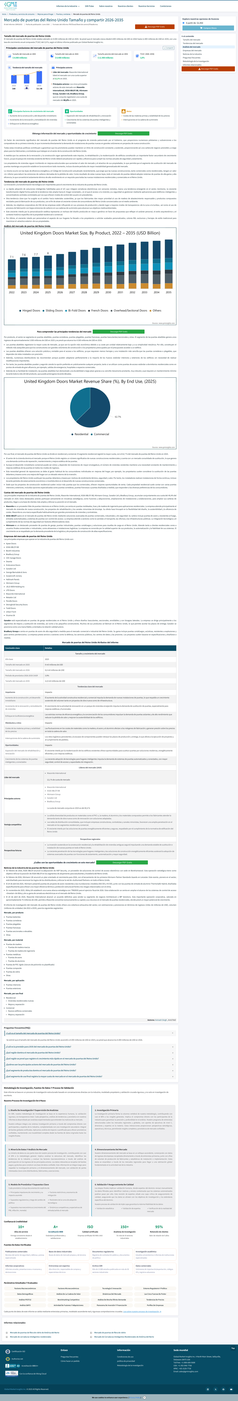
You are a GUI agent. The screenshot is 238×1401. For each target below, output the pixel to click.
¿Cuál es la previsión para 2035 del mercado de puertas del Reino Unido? (38, 1046)
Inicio (4, 14)
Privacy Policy (135, 1397)
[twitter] (215, 1389)
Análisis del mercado (191, 47)
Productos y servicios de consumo (22, 14)
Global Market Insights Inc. (15, 1389)
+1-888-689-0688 (188, 1362)
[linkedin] (207, 1389)
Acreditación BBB (55, 1231)
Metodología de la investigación (196, 61)
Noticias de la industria (192, 54)
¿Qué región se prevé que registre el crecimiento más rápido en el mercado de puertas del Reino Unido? (52, 1058)
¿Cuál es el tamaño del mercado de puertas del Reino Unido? (33, 1033)
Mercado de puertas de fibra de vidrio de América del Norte (34, 1332)
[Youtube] (231, 1389)
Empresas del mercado (192, 50)
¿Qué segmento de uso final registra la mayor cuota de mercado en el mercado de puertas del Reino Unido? (54, 1076)
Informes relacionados (192, 65)
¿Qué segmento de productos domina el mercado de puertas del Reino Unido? (41, 1070)
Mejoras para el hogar (45, 14)
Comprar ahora (210, 28)
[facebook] (223, 1389)
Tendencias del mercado (193, 43)
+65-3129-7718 (185, 1368)
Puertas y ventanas (63, 14)
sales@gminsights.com (188, 1371)
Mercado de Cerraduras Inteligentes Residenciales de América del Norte (124, 1336)
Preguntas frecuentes (191, 57)
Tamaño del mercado (191, 39)
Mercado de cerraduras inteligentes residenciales (30, 1336)
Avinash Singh (161, 1020)
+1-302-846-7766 (185, 1365)
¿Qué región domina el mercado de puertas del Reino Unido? (33, 1052)
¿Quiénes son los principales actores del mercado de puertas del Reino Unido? (41, 1064)
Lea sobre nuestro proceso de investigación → (142, 1311)
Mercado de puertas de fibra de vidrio (110, 1332)
